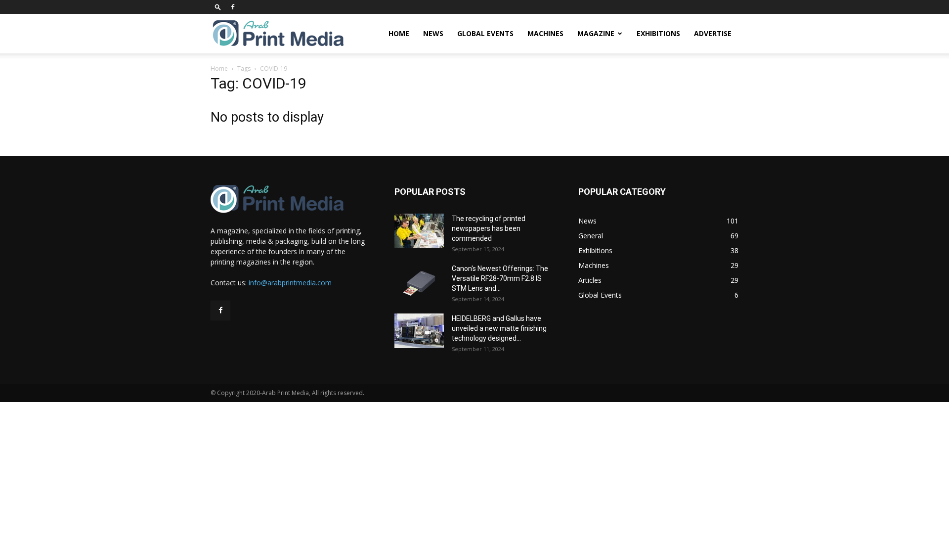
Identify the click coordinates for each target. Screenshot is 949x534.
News (433, 33)
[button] (218, 6)
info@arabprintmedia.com (290, 282)
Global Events (485, 33)
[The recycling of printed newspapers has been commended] (419, 231)
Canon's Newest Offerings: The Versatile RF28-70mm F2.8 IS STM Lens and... (500, 278)
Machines (545, 33)
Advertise (713, 33)
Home (398, 33)
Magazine (595, 33)
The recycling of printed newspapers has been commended (488, 228)
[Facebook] (232, 7)
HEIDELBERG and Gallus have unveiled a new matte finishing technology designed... (499, 328)
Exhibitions (658, 33)
